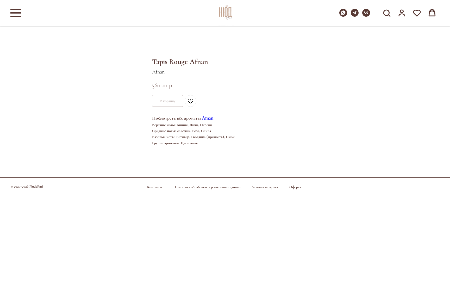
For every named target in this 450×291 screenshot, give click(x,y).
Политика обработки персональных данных (208, 187)
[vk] (366, 15)
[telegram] (355, 15)
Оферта (295, 187)
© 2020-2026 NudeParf (26, 186)
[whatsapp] (343, 15)
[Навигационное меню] (15, 13)
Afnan (207, 118)
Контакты (154, 187)
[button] (387, 13)
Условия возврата (265, 187)
